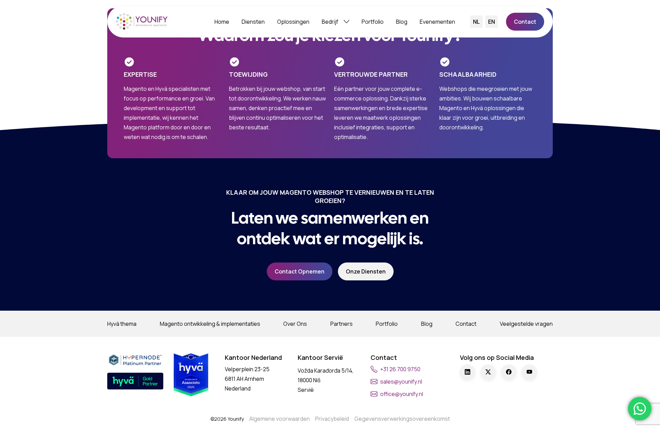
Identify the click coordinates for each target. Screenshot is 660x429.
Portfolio (373, 21)
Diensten (253, 21)
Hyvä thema (121, 324)
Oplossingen (293, 21)
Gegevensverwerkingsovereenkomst (402, 418)
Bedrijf (330, 21)
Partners (341, 324)
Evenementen (437, 21)
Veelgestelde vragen (526, 324)
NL (476, 21)
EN (491, 21)
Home (221, 21)
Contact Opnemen (299, 271)
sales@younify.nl (401, 381)
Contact (525, 21)
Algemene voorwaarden (279, 418)
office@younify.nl (401, 394)
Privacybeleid (332, 418)
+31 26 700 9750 (400, 369)
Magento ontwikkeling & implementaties (210, 324)
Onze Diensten (366, 271)
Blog (401, 21)
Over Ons (295, 324)
